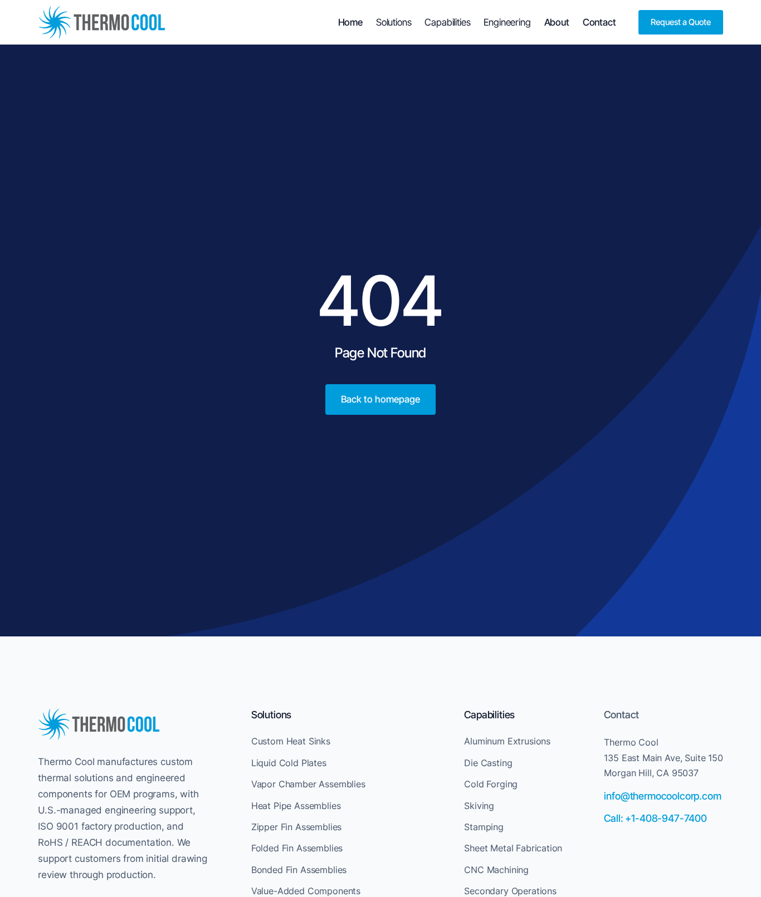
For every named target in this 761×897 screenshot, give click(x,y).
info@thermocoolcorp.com (662, 796)
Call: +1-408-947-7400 (655, 818)
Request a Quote (681, 22)
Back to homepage (380, 399)
